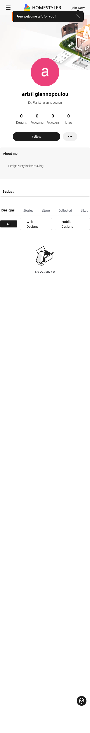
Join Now (78, 7)
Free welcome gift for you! (36, 16)
